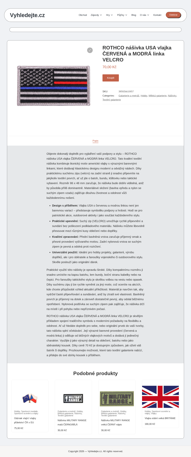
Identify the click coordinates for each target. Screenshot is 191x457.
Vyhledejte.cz (27, 15)
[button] (173, 15)
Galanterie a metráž (129, 95)
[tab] (95, 141)
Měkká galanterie (158, 95)
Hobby (144, 95)
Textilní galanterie (111, 99)
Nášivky (172, 95)
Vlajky (154, 413)
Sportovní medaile (29, 411)
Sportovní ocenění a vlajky (26, 413)
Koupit (110, 77)
